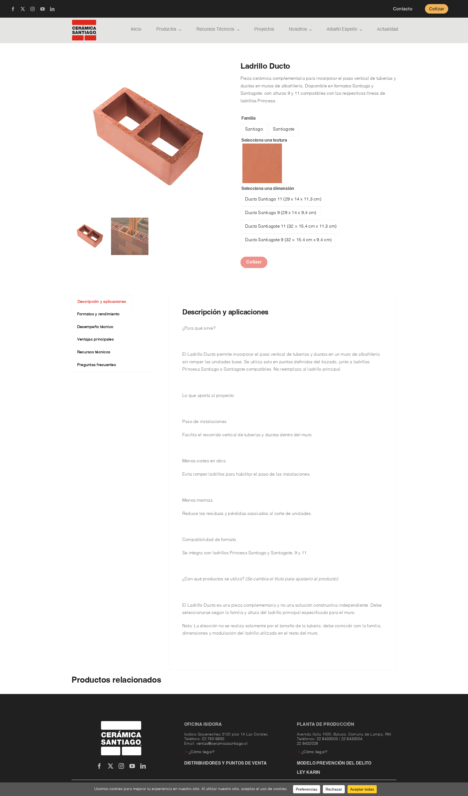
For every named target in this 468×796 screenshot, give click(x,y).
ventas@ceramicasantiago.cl (222, 744)
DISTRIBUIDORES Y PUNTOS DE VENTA (225, 763)
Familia (248, 118)
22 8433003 (327, 739)
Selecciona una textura (264, 140)
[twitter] (23, 9)
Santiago (254, 129)
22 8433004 (351, 739)
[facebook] (13, 9)
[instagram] (32, 9)
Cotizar (254, 262)
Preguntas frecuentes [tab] (96, 365)
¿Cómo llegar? (201, 752)
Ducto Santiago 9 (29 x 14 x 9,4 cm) (280, 213)
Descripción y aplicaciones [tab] (101, 302)
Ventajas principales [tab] (95, 339)
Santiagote (283, 129)
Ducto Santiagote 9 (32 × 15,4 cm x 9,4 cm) (288, 240)
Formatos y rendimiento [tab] (98, 314)
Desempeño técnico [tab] (95, 327)
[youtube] (42, 9)
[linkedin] (52, 9)
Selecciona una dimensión (267, 189)
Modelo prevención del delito (334, 763)
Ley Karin (308, 772)
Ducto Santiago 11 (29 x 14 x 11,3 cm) (283, 199)
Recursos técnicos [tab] (93, 352)
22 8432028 (307, 744)
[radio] (262, 163)
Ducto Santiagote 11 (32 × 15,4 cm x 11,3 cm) (291, 226)
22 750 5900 (213, 739)
